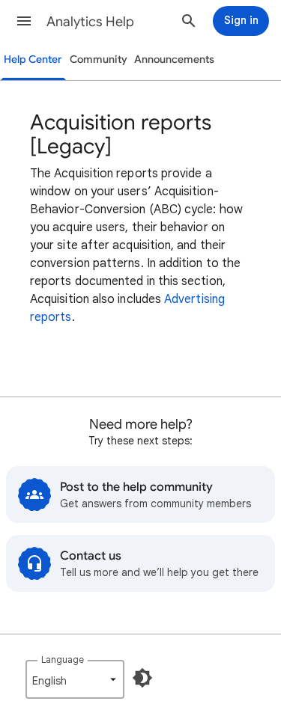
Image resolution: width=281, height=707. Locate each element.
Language (62, 659)
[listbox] (74, 679)
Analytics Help (90, 21)
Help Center (33, 59)
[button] (24, 21)
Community (98, 59)
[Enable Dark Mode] (142, 678)
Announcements (174, 59)
